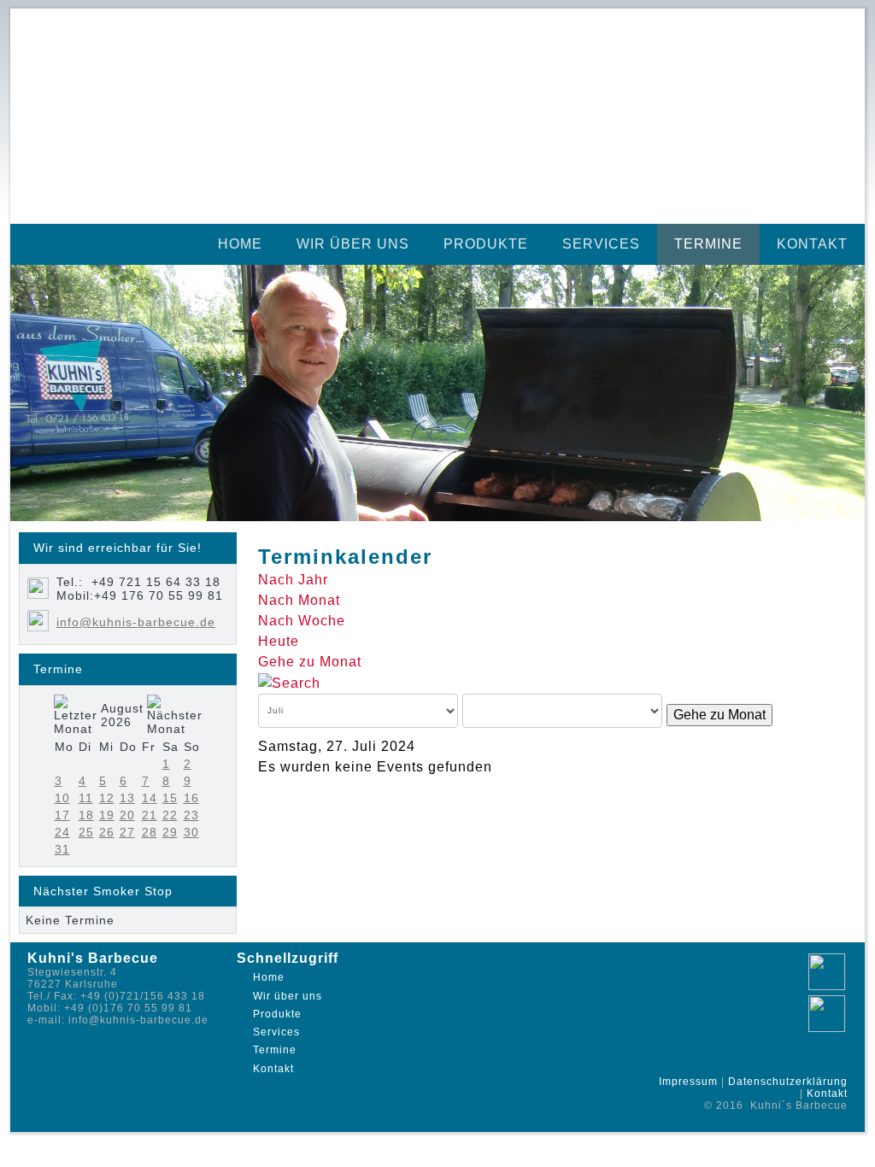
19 (107, 815)
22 (170, 815)
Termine (708, 244)
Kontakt (812, 244)
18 (86, 815)
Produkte (485, 244)
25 (86, 832)
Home (240, 244)
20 (127, 815)
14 (149, 798)
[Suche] (289, 682)
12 (107, 798)
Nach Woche (301, 620)
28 (149, 832)
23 (191, 815)
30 (191, 832)
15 (170, 798)
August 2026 (122, 715)
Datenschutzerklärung (788, 1082)
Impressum (688, 1082)
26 (107, 832)
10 (62, 798)
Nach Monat (299, 600)
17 (62, 815)
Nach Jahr (293, 579)
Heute (278, 641)
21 (149, 815)
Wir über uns (353, 244)
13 (127, 798)
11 (86, 798)
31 (62, 849)
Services (601, 244)
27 (127, 832)
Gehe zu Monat (309, 661)
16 (191, 798)
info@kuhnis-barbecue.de (135, 622)
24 (62, 832)
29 (170, 832)
